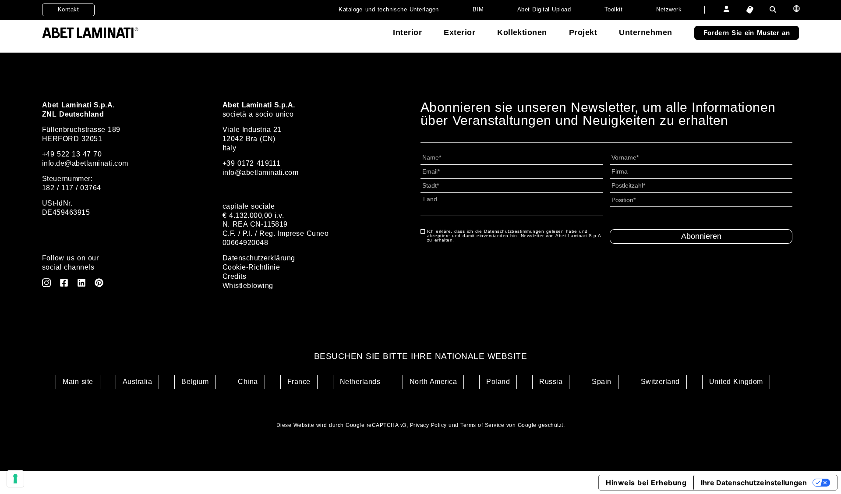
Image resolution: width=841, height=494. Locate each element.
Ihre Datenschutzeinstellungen (754, 482)
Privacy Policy (428, 425)
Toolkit (613, 9)
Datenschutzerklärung (259, 258)
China (248, 381)
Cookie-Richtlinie (251, 267)
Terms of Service (482, 425)
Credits (234, 276)
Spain (601, 381)
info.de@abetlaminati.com (85, 163)
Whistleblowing (248, 285)
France (299, 381)
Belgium (194, 381)
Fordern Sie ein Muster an (746, 32)
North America (433, 381)
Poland (498, 381)
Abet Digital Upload (544, 9)
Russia (550, 381)
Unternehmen (645, 32)
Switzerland (660, 381)
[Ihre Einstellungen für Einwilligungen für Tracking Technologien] (15, 478)
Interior (407, 32)
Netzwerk (669, 9)
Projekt (583, 32)
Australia (137, 381)
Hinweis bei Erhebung (646, 482)
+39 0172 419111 (251, 163)
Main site (78, 381)
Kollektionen (522, 32)
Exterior (459, 32)
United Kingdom (736, 381)
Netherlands (360, 381)
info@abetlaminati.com (260, 172)
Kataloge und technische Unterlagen (389, 9)
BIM (478, 9)
